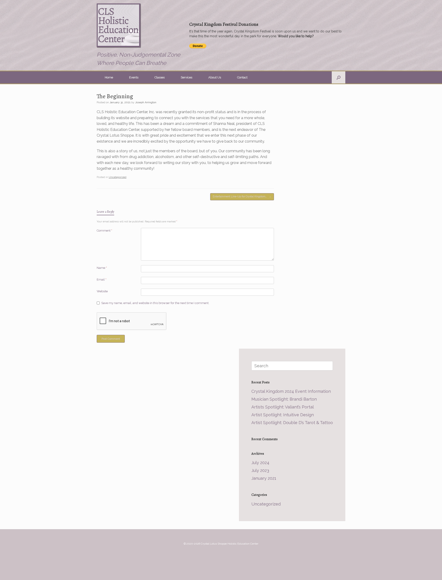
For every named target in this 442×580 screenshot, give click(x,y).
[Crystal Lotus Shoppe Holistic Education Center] (120, 26)
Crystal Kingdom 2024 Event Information (291, 391)
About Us (214, 77)
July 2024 (260, 462)
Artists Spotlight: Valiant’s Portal (282, 407)
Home (109, 77)
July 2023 (260, 470)
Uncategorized (117, 177)
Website (102, 291)
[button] (338, 77)
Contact (242, 77)
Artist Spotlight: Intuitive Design (282, 414)
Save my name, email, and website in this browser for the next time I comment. (155, 303)
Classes (159, 77)
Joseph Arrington (145, 102)
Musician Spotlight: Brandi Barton (284, 399)
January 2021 (263, 478)
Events (133, 77)
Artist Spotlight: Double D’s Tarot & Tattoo (292, 422)
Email (101, 279)
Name (102, 268)
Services (186, 77)
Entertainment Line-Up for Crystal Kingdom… (242, 196)
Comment (104, 230)
